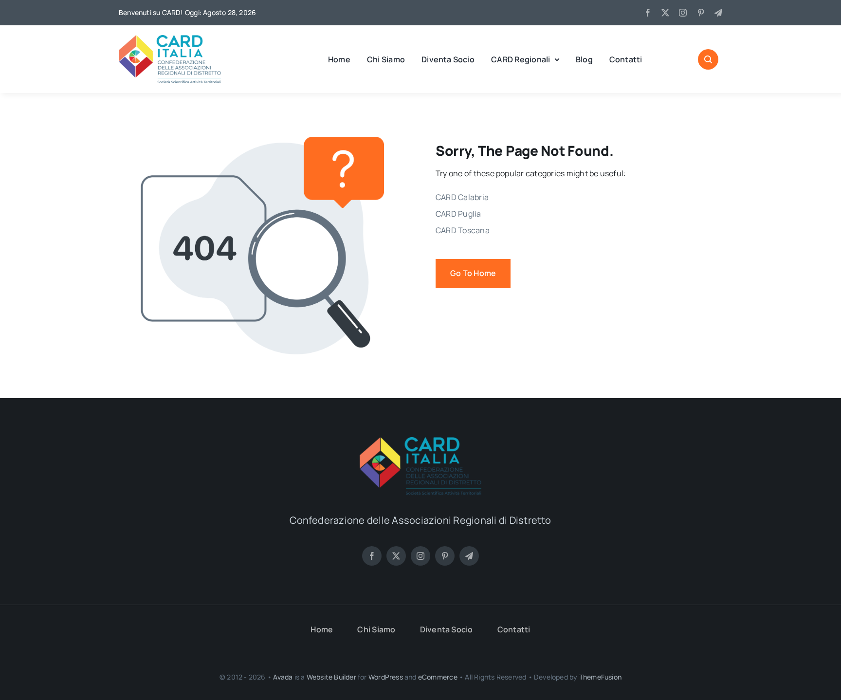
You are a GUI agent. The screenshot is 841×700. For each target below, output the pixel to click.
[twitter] (665, 13)
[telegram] (718, 13)
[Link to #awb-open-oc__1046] (708, 59)
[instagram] (683, 13)
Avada (283, 677)
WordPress (385, 677)
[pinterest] (701, 13)
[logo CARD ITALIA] (170, 39)
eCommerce (437, 677)
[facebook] (648, 13)
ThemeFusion (600, 677)
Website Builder (331, 677)
